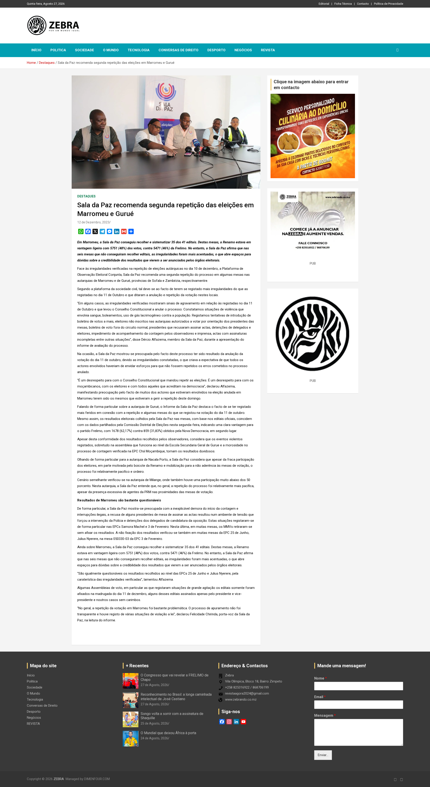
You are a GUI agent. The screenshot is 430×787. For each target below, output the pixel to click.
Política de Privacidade (388, 3)
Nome (320, 678)
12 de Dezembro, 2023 (93, 222)
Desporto (216, 50)
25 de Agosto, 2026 (154, 723)
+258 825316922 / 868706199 (247, 687)
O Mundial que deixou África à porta (168, 733)
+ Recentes (137, 665)
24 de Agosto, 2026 (154, 738)
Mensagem (325, 715)
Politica (58, 50)
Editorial (324, 3)
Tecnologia (139, 50)
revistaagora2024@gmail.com (247, 693)
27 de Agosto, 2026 (154, 685)
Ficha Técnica (343, 3)
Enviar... (323, 755)
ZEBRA (59, 779)
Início (36, 50)
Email (320, 697)
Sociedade (84, 50)
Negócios (243, 50)
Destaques (86, 196)
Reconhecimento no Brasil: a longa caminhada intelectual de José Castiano (176, 696)
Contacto (363, 3)
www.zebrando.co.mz (241, 699)
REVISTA (268, 50)
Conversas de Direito (178, 50)
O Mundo (111, 50)
